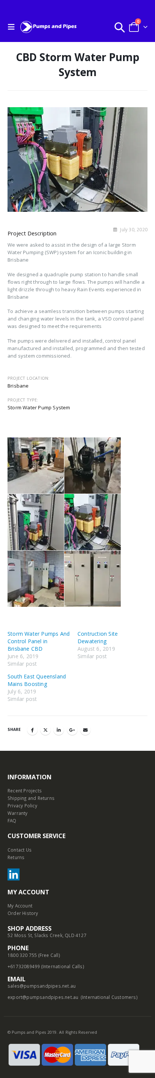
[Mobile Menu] (13, 27)
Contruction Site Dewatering (98, 637)
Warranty (18, 813)
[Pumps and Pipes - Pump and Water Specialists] (48, 27)
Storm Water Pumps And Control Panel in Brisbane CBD (39, 641)
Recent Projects (25, 791)
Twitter (45, 730)
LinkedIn (58, 730)
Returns (16, 857)
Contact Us (20, 850)
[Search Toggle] (119, 26)
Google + (72, 730)
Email (85, 730)
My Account (20, 906)
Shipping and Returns (31, 798)
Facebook (32, 730)
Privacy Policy (22, 805)
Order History (23, 913)
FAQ (12, 820)
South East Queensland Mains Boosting (37, 680)
